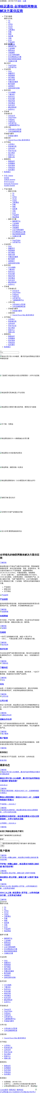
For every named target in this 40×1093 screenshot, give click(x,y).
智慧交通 (11, 79)
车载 (9, 32)
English (6, 177)
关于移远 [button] (7, 142)
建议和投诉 (12, 107)
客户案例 (4, 738)
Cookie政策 (4, 1090)
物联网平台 (12, 46)
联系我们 (7, 172)
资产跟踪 (11, 77)
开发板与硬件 (13, 136)
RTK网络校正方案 (14, 57)
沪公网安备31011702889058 (10, 1092)
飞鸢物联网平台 (14, 125)
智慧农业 (11, 50)
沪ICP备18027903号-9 (27, 1092)
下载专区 (11, 94)
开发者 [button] (6, 111)
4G (9, 22)
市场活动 (11, 167)
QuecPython (12, 65)
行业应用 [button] (7, 69)
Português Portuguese (11, 184)
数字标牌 (11, 84)
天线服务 (11, 52)
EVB (10, 40)
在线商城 (4, 616)
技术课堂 (11, 170)
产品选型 (11, 42)
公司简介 (11, 144)
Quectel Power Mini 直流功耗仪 (19, 140)
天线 (9, 38)
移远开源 (11, 101)
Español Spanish (9, 185)
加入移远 (11, 153)
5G (9, 20)
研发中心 (11, 155)
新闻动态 (11, 161)
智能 (9, 34)
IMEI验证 (11, 103)
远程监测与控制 (14, 88)
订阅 (2, 846)
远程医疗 (11, 86)
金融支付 (11, 73)
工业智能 (11, 48)
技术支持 (11, 105)
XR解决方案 (12, 61)
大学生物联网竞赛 (14, 131)
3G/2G (10, 26)
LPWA (10, 24)
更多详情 (3, 760)
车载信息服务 (13, 82)
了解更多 (3, 373)
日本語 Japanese (9, 179)
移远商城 (15, 217)
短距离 (10, 36)
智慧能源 (11, 75)
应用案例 (11, 163)
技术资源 (11, 165)
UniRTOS (11, 121)
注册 (24, 1)
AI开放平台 (12, 67)
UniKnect (11, 119)
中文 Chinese (8, 175)
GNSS (10, 28)
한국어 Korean (9, 182)
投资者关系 (12, 146)
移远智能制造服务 (14, 59)
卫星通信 (11, 30)
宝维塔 (3, 632)
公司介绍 (4, 701)
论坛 (2, 684)
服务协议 (20, 1090)
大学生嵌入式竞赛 (14, 129)
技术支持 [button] (7, 90)
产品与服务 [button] (8, 16)
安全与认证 (12, 150)
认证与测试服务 (14, 55)
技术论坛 (11, 96)
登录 (19, 1)
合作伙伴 (11, 148)
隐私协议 (12, 1090)
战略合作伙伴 (6, 719)
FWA (10, 71)
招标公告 (11, 157)
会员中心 (11, 109)
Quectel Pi (11, 115)
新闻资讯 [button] (7, 159)
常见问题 (11, 99)
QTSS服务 (12, 92)
